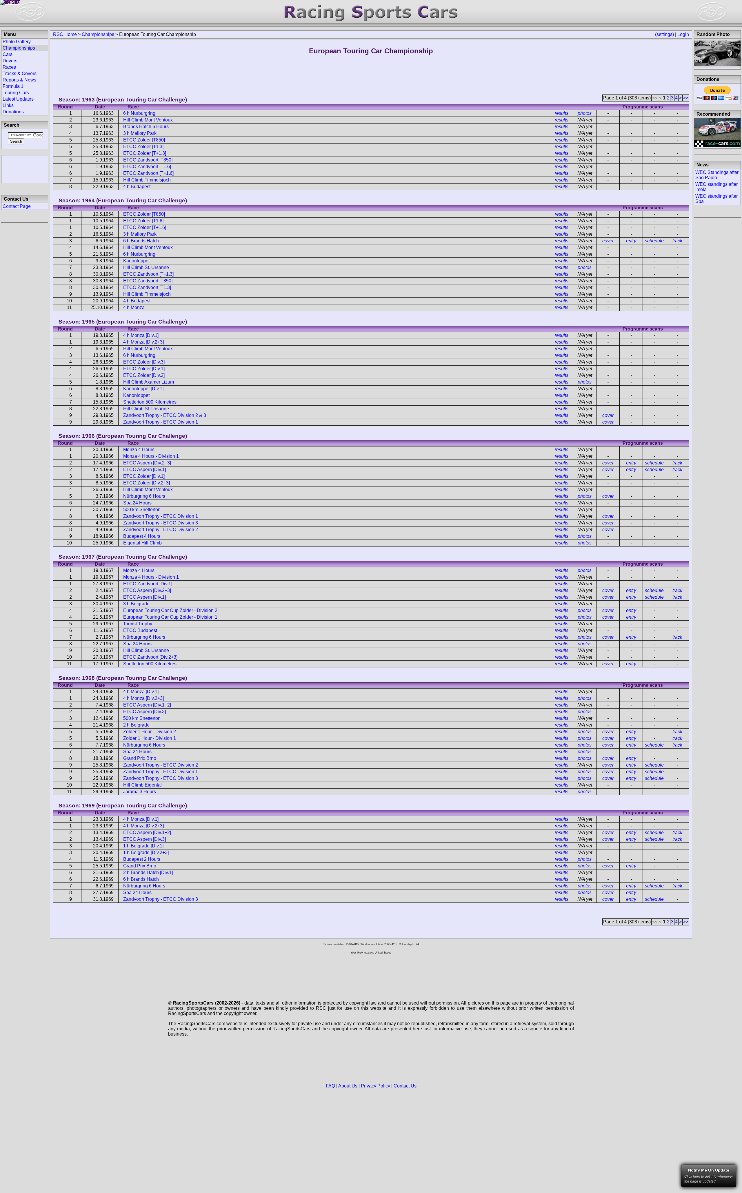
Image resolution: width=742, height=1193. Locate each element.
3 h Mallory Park (140, 133)
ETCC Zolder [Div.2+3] (146, 482)
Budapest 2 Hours (141, 859)
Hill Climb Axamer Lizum (148, 381)
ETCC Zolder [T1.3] (143, 146)
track (677, 240)
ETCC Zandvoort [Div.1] (147, 583)
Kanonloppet (136, 260)
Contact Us (405, 1085)
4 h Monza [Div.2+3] (143, 341)
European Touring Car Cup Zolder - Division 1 (170, 617)
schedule (654, 240)
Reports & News (19, 79)
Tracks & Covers (20, 73)
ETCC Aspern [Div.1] (144, 469)
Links (8, 105)
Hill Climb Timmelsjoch (147, 179)
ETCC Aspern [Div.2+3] (147, 462)
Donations (13, 111)
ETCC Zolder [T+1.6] (144, 227)
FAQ (330, 1085)
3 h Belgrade (136, 603)
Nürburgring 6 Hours (144, 496)
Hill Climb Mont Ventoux (148, 119)
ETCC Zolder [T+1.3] (144, 153)
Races (9, 67)
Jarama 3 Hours (139, 791)
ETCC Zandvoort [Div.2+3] (150, 657)
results (561, 113)
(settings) (664, 34)
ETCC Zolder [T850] (144, 139)
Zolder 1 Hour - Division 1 (149, 738)
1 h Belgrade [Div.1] (143, 845)
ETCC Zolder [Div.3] (144, 361)
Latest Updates (18, 99)
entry (631, 240)
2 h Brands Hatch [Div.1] (148, 872)
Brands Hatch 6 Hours (146, 126)
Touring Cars (16, 92)
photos (585, 113)
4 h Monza (134, 307)
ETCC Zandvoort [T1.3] (147, 287)
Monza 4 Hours (138, 449)
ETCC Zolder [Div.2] (144, 375)
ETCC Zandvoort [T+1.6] (148, 173)
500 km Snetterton (142, 509)
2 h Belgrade (136, 724)
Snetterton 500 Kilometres (150, 402)
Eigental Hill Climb (142, 542)
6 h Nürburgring (139, 113)
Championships (98, 34)
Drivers (10, 60)
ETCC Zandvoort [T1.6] (147, 166)
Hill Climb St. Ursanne (146, 267)
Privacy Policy (375, 1085)
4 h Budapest (136, 186)
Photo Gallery (17, 41)
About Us (347, 1085)
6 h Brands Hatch (141, 240)
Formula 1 (13, 86)
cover (608, 240)
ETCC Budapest (140, 630)
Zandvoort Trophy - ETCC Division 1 (160, 422)
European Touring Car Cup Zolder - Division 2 (170, 610)
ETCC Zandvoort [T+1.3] (148, 274)
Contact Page (17, 206)
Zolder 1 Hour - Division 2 (149, 731)
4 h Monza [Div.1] (141, 335)
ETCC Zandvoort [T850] (147, 159)
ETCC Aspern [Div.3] (144, 711)
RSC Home (65, 34)
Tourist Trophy (137, 623)
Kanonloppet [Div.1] (143, 388)
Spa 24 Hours (137, 502)
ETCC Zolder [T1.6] (143, 220)
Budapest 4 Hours (141, 536)
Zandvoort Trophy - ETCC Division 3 (160, 522)
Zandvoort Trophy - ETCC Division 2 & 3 (164, 415)
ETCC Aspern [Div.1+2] (147, 704)
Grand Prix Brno (139, 758)
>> (685, 97)
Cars (7, 54)
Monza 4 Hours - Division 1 (151, 456)
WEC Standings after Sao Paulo (717, 175)
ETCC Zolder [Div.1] (144, 368)
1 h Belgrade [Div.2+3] (146, 852)
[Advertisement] (24, 168)
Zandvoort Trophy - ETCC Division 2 (160, 529)
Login (683, 34)
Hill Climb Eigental (142, 784)
